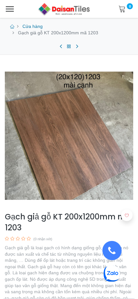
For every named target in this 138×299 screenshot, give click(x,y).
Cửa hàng (32, 26)
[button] (127, 215)
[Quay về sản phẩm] (69, 46)
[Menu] (9, 9)
